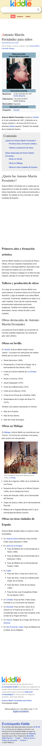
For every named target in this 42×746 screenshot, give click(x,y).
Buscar (38, 9)
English (28, 16)
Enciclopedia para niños (10, 42)
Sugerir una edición (21, 711)
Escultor (16, 110)
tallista (12, 126)
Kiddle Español (7, 738)
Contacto (23, 740)
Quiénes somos (28, 738)
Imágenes (20, 16)
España (22, 96)
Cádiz (8, 570)
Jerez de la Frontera (14, 545)
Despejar (34, 10)
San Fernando (12, 627)
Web (13, 16)
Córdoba (9, 599)
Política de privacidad (9, 740)
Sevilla (16, 96)
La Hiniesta (31, 371)
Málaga (7, 432)
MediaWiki (30, 736)
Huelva (9, 619)
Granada (9, 606)
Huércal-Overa (12, 538)
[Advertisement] (21, 25)
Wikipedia (32, 733)
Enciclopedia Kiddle (10, 686)
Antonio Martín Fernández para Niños (17, 700)
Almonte (7, 622)
